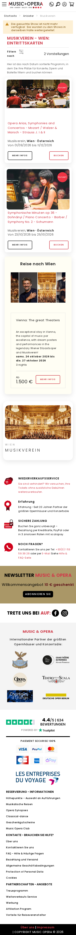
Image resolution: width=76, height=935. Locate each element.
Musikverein (17, 141)
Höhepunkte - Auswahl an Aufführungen (33, 798)
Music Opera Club (18, 828)
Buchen (59, 155)
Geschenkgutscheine (20, 822)
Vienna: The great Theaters (38, 320)
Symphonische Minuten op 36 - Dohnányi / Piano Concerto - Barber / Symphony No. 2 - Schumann (37, 217)
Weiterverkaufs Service (21, 896)
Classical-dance (17, 816)
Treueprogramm (17, 890)
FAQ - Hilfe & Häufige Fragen (25, 853)
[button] (64, 4)
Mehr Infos (20, 155)
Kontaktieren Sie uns (20, 847)
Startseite (10, 16)
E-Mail (46, 553)
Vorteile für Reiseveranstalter (26, 915)
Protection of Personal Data (25, 871)
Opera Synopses (17, 810)
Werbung (12, 902)
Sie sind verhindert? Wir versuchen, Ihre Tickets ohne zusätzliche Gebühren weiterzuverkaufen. (44, 488)
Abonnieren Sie (38, 594)
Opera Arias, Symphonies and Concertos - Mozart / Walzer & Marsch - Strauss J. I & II (32, 127)
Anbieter (28, 16)
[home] (26, 5)
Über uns (12, 841)
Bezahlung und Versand (22, 859)
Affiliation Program (18, 909)
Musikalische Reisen (19, 804)
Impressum (46, 927)
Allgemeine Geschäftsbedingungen (30, 865)
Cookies (11, 877)
